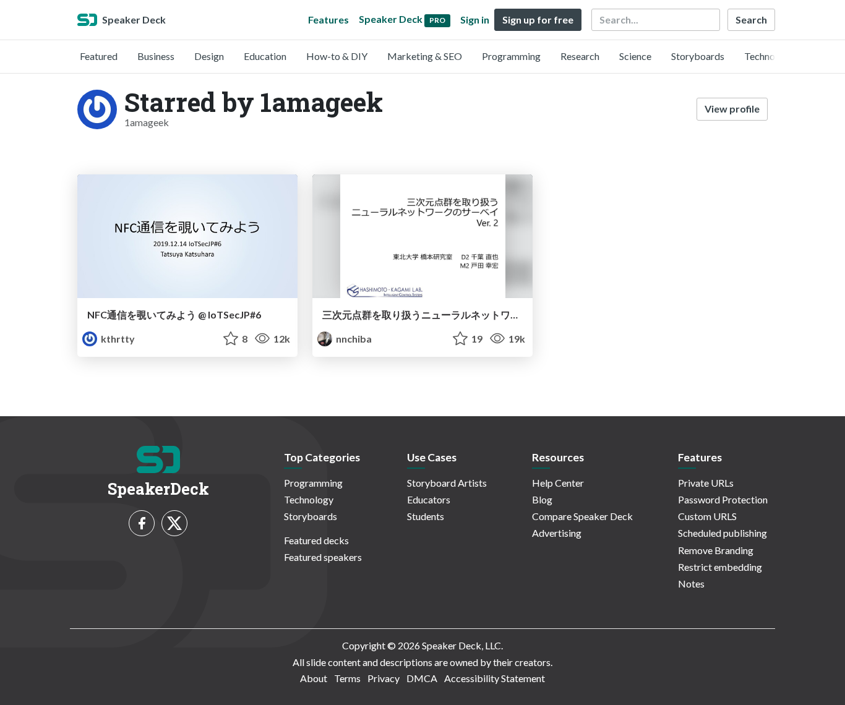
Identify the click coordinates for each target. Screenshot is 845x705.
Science (635, 56)
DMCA (421, 678)
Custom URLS (707, 516)
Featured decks (316, 540)
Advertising (556, 533)
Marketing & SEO (424, 56)
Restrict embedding (720, 567)
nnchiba (353, 338)
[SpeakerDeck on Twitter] (174, 523)
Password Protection (723, 499)
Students (425, 516)
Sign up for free (537, 19)
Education (265, 56)
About (313, 678)
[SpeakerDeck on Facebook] (142, 523)
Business (155, 56)
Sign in (474, 19)
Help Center (558, 483)
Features (328, 19)
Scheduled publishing (722, 533)
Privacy (383, 678)
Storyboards (697, 56)
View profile (732, 108)
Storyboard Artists (447, 483)
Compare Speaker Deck (582, 516)
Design (209, 56)
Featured (99, 56)
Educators (428, 499)
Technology (769, 56)
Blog (542, 499)
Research (579, 56)
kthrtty (117, 338)
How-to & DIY (336, 56)
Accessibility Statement (494, 678)
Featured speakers (323, 557)
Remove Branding (715, 550)
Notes (691, 583)
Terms (347, 678)
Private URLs (706, 483)
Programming (511, 56)
